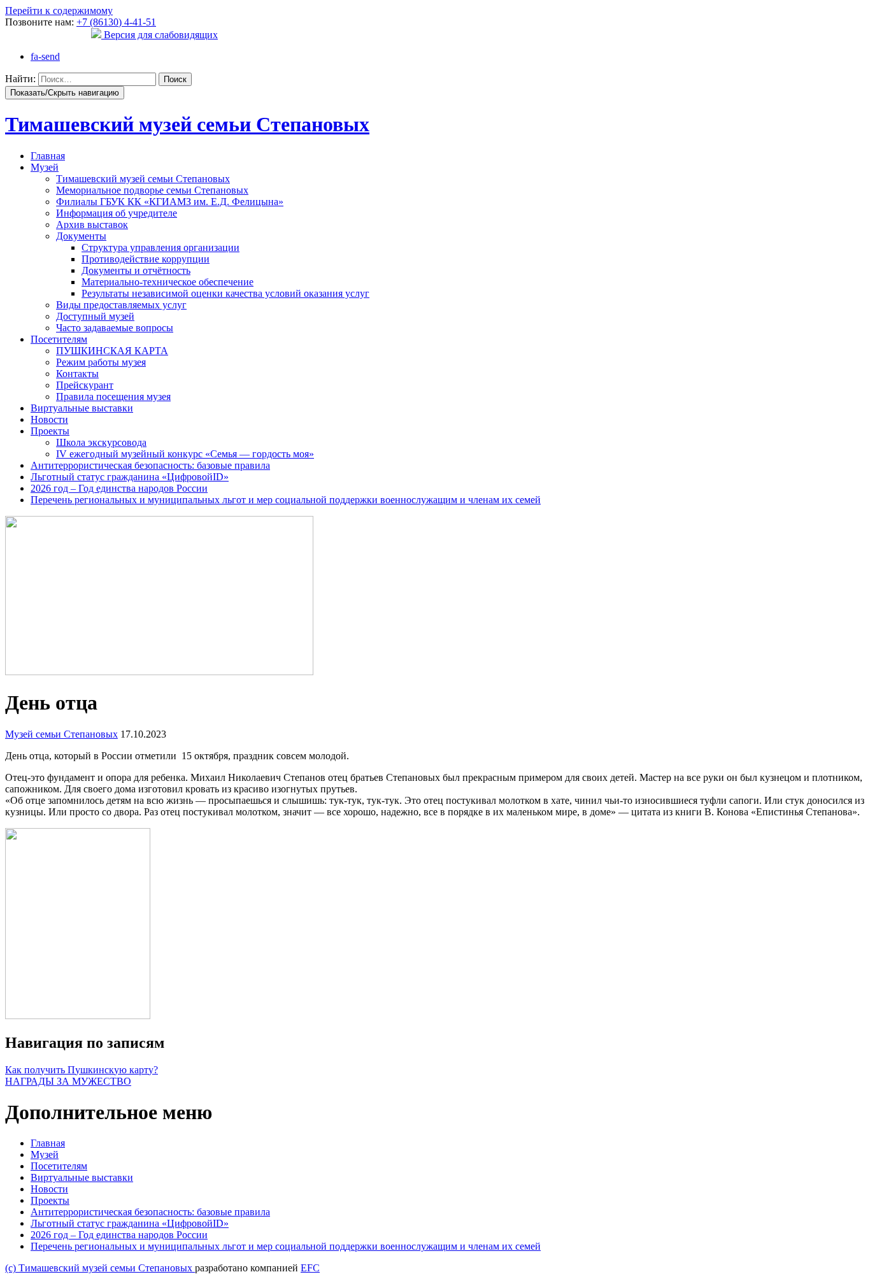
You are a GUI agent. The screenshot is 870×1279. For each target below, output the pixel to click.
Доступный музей (95, 316)
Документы (81, 236)
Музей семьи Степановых (61, 734)
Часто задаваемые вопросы (114, 327)
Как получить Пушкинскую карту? (81, 1069)
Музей (45, 167)
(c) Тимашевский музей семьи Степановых (100, 1267)
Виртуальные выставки (82, 408)
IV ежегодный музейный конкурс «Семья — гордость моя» (185, 453)
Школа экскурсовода (101, 442)
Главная (48, 155)
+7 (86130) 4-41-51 (116, 22)
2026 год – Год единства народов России (119, 488)
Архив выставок (92, 224)
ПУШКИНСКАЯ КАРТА (112, 350)
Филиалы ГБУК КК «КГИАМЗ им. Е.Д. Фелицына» (169, 201)
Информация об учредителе (116, 213)
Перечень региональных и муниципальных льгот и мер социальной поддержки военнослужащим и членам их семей (286, 499)
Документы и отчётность (136, 270)
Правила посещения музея (113, 396)
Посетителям (59, 339)
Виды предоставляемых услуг (121, 304)
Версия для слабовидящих (159, 34)
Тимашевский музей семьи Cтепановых (187, 124)
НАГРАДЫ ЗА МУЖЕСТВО (68, 1081)
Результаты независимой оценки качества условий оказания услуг (225, 293)
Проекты (50, 430)
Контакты (77, 373)
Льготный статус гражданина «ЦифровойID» (130, 476)
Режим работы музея (101, 362)
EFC (310, 1267)
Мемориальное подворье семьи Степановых (152, 190)
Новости (49, 419)
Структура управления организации (160, 247)
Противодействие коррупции (146, 259)
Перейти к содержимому (59, 10)
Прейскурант (84, 385)
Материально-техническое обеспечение (167, 281)
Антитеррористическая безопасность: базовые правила (150, 465)
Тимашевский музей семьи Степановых (143, 178)
